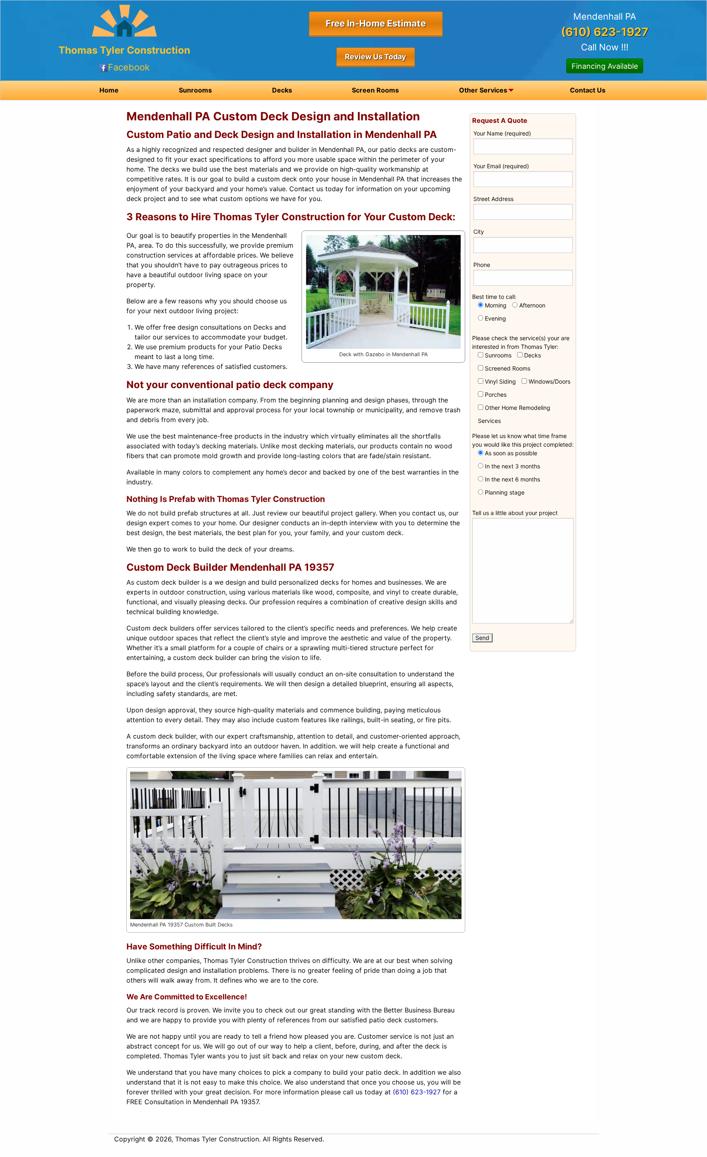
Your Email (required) (501, 166)
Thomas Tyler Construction (124, 50)
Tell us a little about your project (515, 512)
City (478, 231)
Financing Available (605, 66)
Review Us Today (375, 56)
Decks (282, 90)
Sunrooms (195, 90)
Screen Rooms (375, 90)
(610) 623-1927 (417, 1092)
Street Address (493, 198)
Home (109, 90)
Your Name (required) (502, 133)
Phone (481, 264)
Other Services (483, 90)
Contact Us (588, 90)
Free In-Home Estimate (376, 23)
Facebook (129, 67)
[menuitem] (109, 90)
